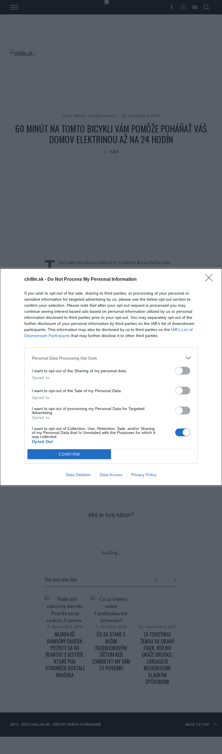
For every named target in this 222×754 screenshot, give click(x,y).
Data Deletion (78, 474)
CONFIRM (69, 454)
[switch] (182, 371)
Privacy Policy (143, 474)
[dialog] (111, 377)
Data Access (111, 474)
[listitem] (111, 358)
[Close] (210, 279)
